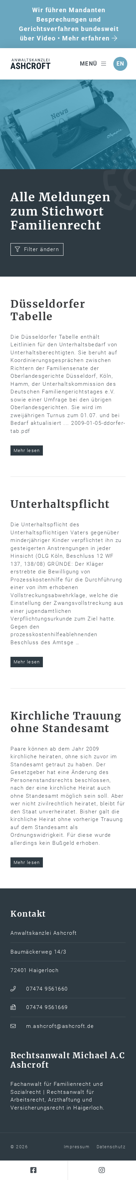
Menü (89, 63)
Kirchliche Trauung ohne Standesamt (65, 722)
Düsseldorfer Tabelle (47, 310)
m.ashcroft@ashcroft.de (60, 1026)
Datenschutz (111, 1146)
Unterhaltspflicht (60, 504)
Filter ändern (41, 249)
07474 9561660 (47, 989)
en (120, 63)
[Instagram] (102, 1170)
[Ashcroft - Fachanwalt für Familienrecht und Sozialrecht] (31, 64)
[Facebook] (34, 1170)
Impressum (77, 1146)
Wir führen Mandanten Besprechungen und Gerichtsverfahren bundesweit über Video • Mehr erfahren (68, 24)
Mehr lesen (27, 450)
